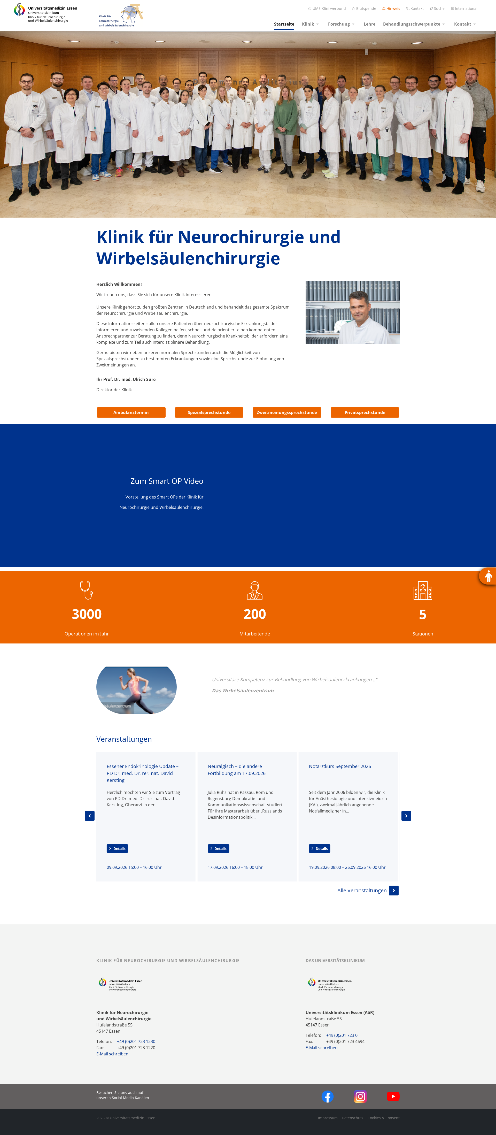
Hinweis (393, 8)
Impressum (328, 1117)
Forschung (339, 24)
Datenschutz (352, 1117)
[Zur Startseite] (39, 15)
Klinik (308, 24)
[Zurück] (90, 816)
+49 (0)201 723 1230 (136, 1041)
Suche (439, 8)
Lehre (369, 24)
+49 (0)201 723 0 (342, 1035)
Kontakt (417, 8)
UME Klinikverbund (329, 8)
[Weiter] (406, 816)
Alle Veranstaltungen (362, 890)
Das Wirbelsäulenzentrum (243, 690)
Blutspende (366, 8)
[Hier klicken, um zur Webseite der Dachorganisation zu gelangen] (330, 984)
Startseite (284, 24)
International (466, 8)
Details (119, 848)
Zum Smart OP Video (167, 481)
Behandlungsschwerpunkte (411, 24)
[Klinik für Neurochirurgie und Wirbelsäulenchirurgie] (111, 15)
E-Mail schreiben (112, 1054)
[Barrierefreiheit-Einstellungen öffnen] (487, 576)
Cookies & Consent (384, 1117)
